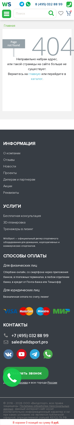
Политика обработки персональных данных (36, 407)
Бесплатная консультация (22, 216)
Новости (9, 166)
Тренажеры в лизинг (18, 229)
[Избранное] (61, 13)
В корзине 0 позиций (36, 422)
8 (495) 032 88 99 (48, 4)
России (52, 382)
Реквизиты (11, 193)
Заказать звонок (26, 373)
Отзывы (9, 160)
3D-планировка (14, 222)
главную (35, 74)
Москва (22, 382)
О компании (11, 153)
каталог (37, 79)
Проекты (10, 173)
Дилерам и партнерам (19, 179)
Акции (7, 186)
